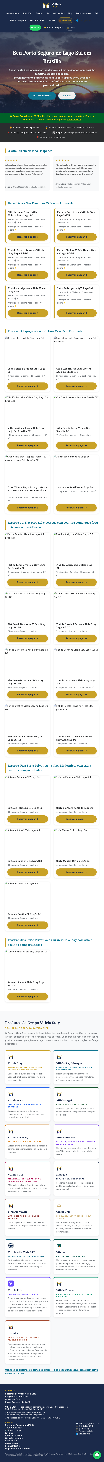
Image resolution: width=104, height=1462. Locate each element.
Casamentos (11, 1443)
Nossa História (37, 20)
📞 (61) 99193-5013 (84, 1426)
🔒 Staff (70, 27)
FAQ (96, 13)
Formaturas (11, 1441)
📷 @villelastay (82, 1428)
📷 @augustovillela (84, 1431)
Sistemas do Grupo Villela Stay (20, 1394)
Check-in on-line (13, 1435)
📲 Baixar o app (13, 1430)
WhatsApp (35, 27)
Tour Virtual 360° (13, 1428)
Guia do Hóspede (18, 20)
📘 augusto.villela (84, 1434)
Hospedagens (12, 13)
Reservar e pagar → (28, 236)
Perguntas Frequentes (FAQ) (19, 1425)
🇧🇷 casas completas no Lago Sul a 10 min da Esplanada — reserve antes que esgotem (52, 118)
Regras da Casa (83, 13)
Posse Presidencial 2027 (17, 1402)
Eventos (39, 13)
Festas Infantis (12, 1446)
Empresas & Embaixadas (17, 1448)
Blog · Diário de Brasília (16, 1396)
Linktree (51, 20)
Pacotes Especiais (56, 13)
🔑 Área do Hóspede (53, 27)
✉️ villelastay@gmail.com (87, 1423)
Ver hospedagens (42, 95)
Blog (70, 13)
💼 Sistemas (65, 20)
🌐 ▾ (84, 20)
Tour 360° (27, 13)
